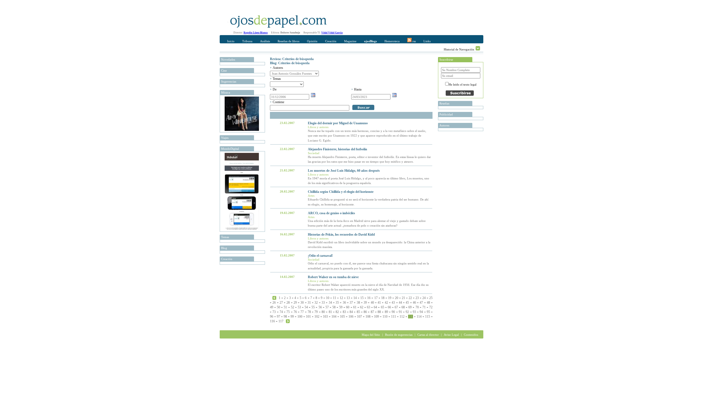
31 (309, 302)
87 (372, 312)
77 (302, 312)
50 (278, 307)
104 (333, 316)
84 (351, 312)
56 (320, 307)
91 (400, 312)
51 (285, 307)
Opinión (312, 41)
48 (428, 302)
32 (316, 302)
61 (354, 307)
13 (348, 298)
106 (350, 316)
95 (428, 312)
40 (372, 302)
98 (285, 316)
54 (306, 307)
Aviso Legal (451, 334)
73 (274, 312)
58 (334, 307)
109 (376, 316)
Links (427, 41)
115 (427, 316)
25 (431, 298)
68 (403, 307)
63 (368, 307)
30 (302, 302)
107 (359, 316)
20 (396, 298)
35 (337, 302)
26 (274, 302)
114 (419, 316)
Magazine (350, 41)
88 (379, 312)
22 (410, 298)
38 (358, 302)
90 (393, 312)
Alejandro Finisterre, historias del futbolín (337, 149)
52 (292, 307)
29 (295, 302)
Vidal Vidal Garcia (332, 32)
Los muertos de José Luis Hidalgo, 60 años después (344, 171)
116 (272, 321)
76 (295, 312)
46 (414, 302)
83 (344, 312)
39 (365, 302)
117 (280, 321)
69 (410, 307)
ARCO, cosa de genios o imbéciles (331, 213)
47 (421, 302)
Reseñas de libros (288, 41)
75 (288, 312)
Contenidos (471, 334)
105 (342, 316)
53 (299, 307)
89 (386, 312)
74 (281, 312)
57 (327, 307)
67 (396, 307)
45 (407, 302)
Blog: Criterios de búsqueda (289, 63)
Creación (330, 41)
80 (323, 312)
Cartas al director (428, 334)
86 (365, 312)
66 (389, 307)
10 (327, 298)
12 (341, 298)
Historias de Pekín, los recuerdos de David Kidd (341, 234)
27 (281, 302)
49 (271, 307)
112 (402, 316)
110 (385, 316)
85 (358, 312)
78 (309, 312)
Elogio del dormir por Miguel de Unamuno (338, 123)
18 (382, 298)
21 (403, 298)
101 (308, 316)
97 (278, 316)
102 (316, 316)
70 (417, 307)
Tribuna (247, 41)
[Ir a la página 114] (287, 321)
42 (386, 302)
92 (407, 312)
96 (271, 316)
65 (382, 307)
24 (424, 298)
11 (334, 298)
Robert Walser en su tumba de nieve (333, 277)
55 (313, 307)
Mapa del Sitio (371, 334)
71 (424, 307)
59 (340, 307)
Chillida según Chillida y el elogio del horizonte (340, 192)
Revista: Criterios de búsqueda (292, 59)
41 (379, 302)
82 (337, 312)
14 (355, 298)
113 (410, 316)
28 (288, 302)
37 (351, 302)
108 (368, 316)
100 (299, 316)
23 (417, 298)
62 (361, 307)
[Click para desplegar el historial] (478, 48)
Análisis (265, 41)
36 (344, 302)
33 (323, 302)
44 (400, 302)
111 (393, 316)
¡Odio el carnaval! (320, 256)
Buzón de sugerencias (398, 334)
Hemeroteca (392, 41)
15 (362, 298)
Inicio (231, 41)
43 (393, 302)
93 (414, 312)
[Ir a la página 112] (274, 297)
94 (421, 312)
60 (347, 307)
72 (431, 307)
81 (330, 312)
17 (376, 298)
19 (389, 298)
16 (368, 298)
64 (375, 307)
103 (325, 316)
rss (414, 41)
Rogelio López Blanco (256, 32)
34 (330, 302)
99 (292, 316)
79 (316, 312)
